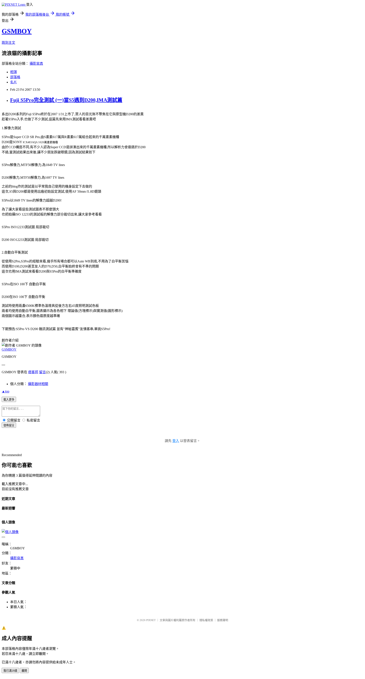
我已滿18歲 (10, 670)
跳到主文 (8, 42)
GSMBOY (17, 31)
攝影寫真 (36, 63)
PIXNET (151, 620)
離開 (24, 670)
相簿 (13, 72)
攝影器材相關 (38, 384)
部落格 (15, 77)
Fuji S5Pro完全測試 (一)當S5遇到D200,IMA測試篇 (66, 100)
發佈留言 (8, 425)
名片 (13, 82)
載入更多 (8, 399)
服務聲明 (222, 620)
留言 (42, 372)
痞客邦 (33, 372)
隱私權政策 (206, 620)
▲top (5, 391)
